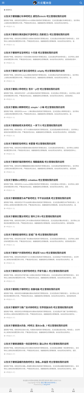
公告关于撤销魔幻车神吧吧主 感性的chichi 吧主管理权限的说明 (35, 16)
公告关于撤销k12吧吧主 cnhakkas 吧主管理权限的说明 (31, 180)
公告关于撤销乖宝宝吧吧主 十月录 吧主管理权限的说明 (31, 53)
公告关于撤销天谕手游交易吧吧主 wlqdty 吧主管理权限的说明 (34, 71)
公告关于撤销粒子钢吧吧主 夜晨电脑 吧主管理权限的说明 (32, 289)
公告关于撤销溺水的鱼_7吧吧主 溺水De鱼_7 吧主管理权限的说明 (35, 325)
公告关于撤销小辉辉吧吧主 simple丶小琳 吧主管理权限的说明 (34, 107)
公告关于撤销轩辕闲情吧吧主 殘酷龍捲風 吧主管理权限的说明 (34, 162)
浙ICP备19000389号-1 (48, 383)
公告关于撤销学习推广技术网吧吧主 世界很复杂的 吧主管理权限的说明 (38, 307)
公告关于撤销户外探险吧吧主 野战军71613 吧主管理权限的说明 (35, 253)
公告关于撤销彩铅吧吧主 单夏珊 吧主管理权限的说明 (29, 144)
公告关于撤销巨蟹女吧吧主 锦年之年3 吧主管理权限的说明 (32, 216)
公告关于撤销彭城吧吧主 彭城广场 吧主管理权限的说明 (31, 234)
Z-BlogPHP (46, 384)
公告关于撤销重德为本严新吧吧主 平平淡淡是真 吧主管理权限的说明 (37, 198)
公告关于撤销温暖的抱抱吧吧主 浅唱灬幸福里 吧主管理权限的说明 (36, 362)
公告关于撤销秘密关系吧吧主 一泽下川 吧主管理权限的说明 (33, 125)
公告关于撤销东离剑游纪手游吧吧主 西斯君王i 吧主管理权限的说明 (36, 34)
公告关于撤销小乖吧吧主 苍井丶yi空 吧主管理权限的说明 (32, 89)
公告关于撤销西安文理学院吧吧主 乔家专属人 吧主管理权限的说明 (36, 271)
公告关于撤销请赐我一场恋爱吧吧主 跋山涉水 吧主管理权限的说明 (36, 344)
